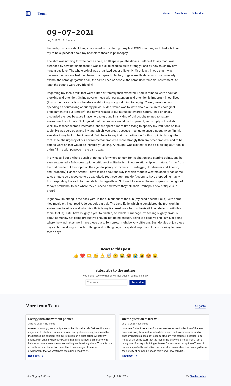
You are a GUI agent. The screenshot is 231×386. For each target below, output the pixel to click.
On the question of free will (140, 319)
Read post (33, 355)
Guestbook (181, 13)
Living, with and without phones (50, 319)
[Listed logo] (28, 13)
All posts (200, 306)
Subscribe (198, 13)
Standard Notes (198, 376)
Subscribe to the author (116, 270)
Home (166, 13)
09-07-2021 (70, 32)
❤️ (82, 255)
